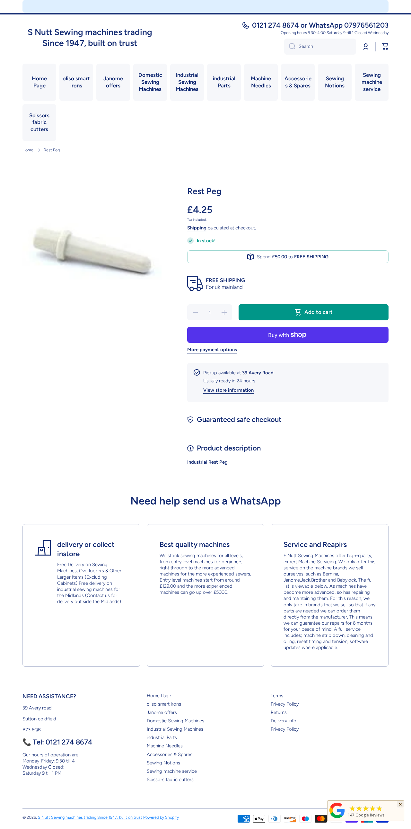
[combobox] (320, 47)
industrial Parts (162, 737)
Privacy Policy (285, 704)
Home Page (159, 696)
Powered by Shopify (161, 817)
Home (27, 149)
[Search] (289, 47)
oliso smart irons (164, 704)
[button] (385, 46)
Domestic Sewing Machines (175, 721)
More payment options (212, 349)
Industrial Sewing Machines (175, 729)
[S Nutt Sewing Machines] (337, 818)
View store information (228, 390)
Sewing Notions (163, 763)
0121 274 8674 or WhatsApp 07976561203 (320, 25)
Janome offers (162, 712)
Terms (277, 696)
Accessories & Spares (169, 754)
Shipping (196, 228)
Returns (279, 712)
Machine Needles (165, 746)
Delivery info (283, 721)
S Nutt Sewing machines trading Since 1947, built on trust (90, 817)
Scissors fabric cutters (170, 779)
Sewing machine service (172, 771)
